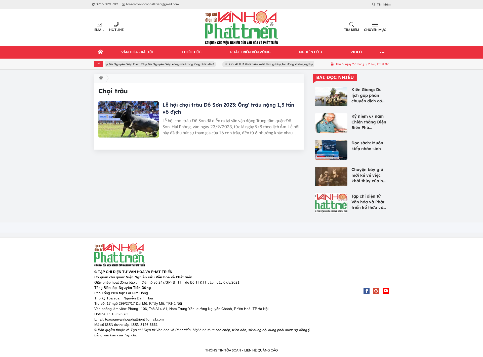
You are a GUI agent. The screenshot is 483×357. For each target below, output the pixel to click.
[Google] (376, 291)
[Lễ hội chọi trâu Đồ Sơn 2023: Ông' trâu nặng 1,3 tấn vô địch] (128, 119)
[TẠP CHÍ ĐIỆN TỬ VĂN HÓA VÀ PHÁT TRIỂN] (241, 27)
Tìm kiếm (351, 30)
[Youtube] (386, 291)
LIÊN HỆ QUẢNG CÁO (261, 350)
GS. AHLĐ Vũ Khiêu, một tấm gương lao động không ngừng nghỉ (276, 64)
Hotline (116, 30)
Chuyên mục (375, 30)
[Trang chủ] (100, 52)
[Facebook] (367, 291)
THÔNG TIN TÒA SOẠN (223, 350)
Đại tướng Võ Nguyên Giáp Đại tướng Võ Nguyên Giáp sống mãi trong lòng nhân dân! (156, 64)
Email (99, 30)
